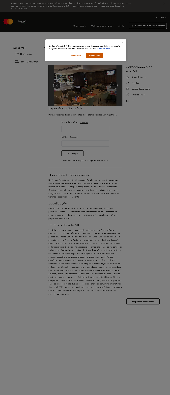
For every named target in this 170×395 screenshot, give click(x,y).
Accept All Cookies (94, 55)
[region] (85, 50)
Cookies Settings (76, 55)
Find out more (104, 48)
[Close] (123, 42)
